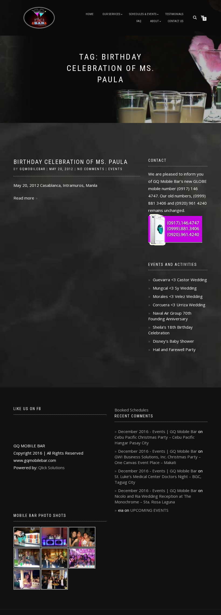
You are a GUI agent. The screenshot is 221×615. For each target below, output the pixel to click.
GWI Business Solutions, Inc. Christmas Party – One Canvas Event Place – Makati (158, 459)
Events (115, 169)
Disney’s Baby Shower (173, 341)
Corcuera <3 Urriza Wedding (179, 304)
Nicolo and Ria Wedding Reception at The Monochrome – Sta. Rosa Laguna (153, 498)
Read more (23, 198)
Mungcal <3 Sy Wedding (175, 288)
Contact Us (175, 21)
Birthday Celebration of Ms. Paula (70, 162)
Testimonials (174, 14)
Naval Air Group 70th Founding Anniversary (169, 315)
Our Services (111, 14)
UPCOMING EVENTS (149, 510)
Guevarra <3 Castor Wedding (180, 279)
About (154, 21)
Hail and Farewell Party (174, 349)
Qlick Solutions (51, 467)
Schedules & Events (142, 14)
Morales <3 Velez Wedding (178, 296)
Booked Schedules (132, 410)
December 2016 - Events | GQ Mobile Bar (157, 431)
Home (90, 14)
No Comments (90, 169)
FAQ (138, 21)
